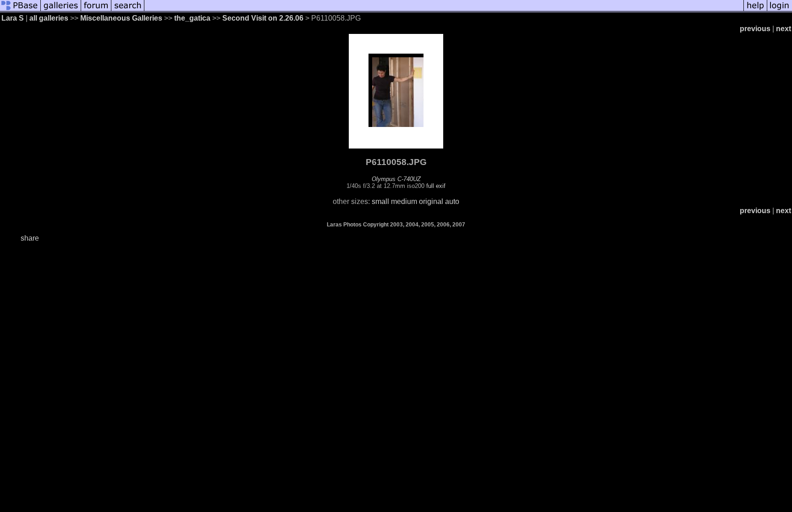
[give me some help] (755, 10)
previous (755, 29)
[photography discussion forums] (96, 10)
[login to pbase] (779, 10)
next (783, 29)
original (431, 201)
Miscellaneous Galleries (121, 18)
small (380, 201)
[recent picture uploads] (61, 10)
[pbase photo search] (127, 10)
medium (404, 201)
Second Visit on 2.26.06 (262, 18)
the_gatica (192, 18)
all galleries (48, 18)
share (30, 238)
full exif (436, 185)
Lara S (12, 18)
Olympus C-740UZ (396, 179)
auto (452, 201)
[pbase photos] (20, 10)
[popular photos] (443, 10)
